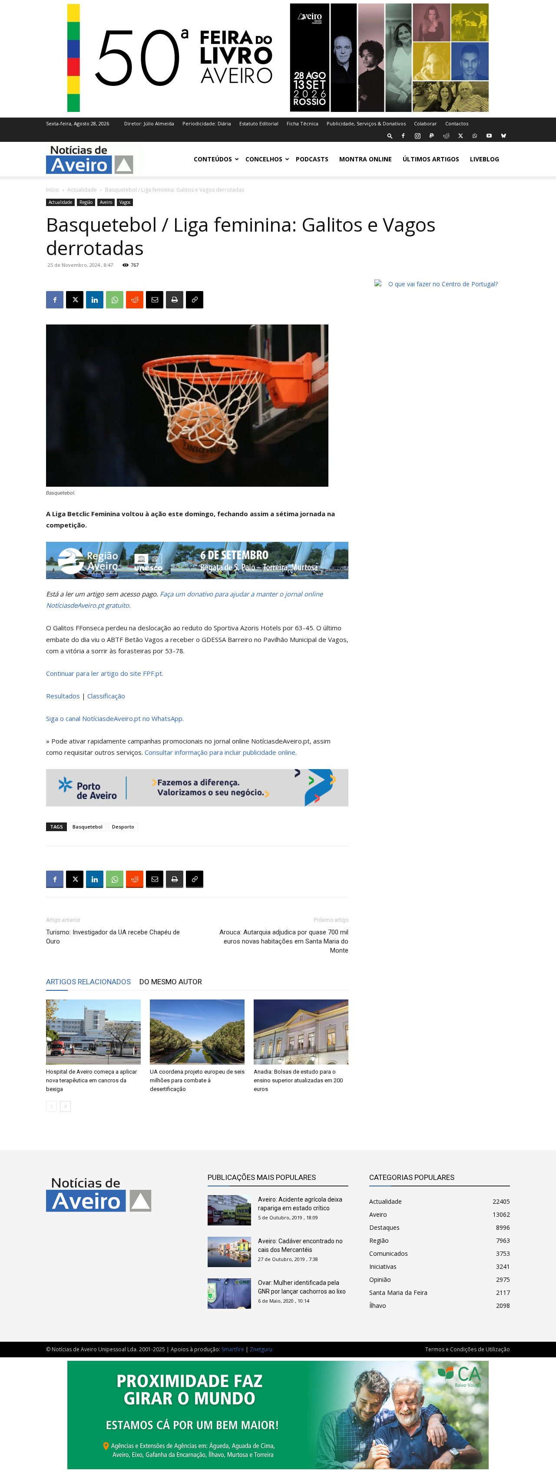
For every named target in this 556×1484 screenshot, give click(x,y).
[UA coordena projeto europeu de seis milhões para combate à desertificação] (197, 1032)
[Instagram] (417, 136)
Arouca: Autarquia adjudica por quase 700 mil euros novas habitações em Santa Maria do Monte (283, 941)
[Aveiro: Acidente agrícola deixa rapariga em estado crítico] (229, 1210)
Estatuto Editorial (258, 123)
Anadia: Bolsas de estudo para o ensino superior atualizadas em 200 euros (298, 1080)
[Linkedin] (94, 299)
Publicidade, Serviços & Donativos (366, 123)
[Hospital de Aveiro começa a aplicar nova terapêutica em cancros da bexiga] (93, 1032)
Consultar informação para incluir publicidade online (220, 752)
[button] (390, 135)
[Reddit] (446, 136)
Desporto (123, 826)
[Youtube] (489, 136)
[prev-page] (51, 1106)
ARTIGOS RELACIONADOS (88, 981)
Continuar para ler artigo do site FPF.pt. (104, 673)
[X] (460, 136)
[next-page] (65, 1106)
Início (52, 189)
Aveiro (106, 202)
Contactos (456, 123)
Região (86, 202)
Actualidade (82, 189)
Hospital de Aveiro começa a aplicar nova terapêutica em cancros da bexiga (91, 1080)
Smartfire (233, 1349)
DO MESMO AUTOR (170, 981)
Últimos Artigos (431, 159)
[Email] (154, 299)
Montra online (365, 159)
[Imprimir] (174, 299)
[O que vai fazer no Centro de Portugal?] (439, 284)
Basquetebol (88, 826)
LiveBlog (484, 159)
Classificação (106, 695)
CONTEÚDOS (213, 159)
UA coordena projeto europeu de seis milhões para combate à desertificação (197, 1080)
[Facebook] (403, 136)
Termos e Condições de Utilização (467, 1349)
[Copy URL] (194, 299)
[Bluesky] (503, 136)
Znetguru (261, 1349)
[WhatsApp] (474, 136)
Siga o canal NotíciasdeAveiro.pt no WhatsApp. (115, 718)
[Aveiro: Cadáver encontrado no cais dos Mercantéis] (229, 1252)
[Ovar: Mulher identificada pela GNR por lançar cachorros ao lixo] (229, 1293)
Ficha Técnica (302, 123)
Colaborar (425, 123)
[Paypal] (431, 136)
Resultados (63, 695)
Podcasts (312, 159)
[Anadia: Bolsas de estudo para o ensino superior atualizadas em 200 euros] (301, 1032)
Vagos (124, 202)
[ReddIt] (134, 299)
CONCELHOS (263, 159)
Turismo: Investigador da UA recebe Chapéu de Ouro (113, 936)
